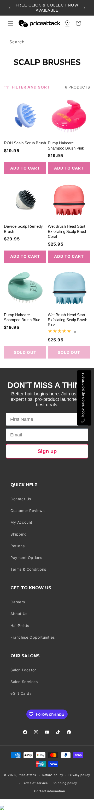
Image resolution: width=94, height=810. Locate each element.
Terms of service (35, 783)
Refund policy (52, 775)
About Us (18, 613)
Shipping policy (65, 783)
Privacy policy (79, 775)
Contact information (49, 791)
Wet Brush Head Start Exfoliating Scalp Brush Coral (67, 231)
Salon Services (24, 681)
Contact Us (20, 499)
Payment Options (26, 557)
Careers (17, 602)
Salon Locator (23, 670)
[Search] (84, 42)
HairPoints (19, 625)
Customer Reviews (27, 510)
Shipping (18, 534)
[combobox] (47, 42)
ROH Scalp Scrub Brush (25, 143)
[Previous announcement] (9, 8)
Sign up (47, 451)
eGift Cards (21, 693)
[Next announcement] (84, 8)
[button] (10, 23)
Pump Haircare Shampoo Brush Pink (66, 145)
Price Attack (27, 775)
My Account (21, 522)
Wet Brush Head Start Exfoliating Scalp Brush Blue (67, 320)
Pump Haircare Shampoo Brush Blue (22, 317)
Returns (17, 546)
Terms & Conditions (28, 569)
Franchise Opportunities (32, 637)
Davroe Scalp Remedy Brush (23, 229)
